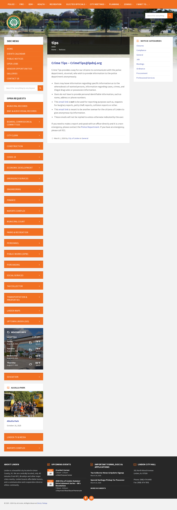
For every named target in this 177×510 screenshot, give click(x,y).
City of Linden (74, 138)
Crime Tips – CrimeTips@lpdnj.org (76, 63)
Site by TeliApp (42, 503)
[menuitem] (11, 4)
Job (138, 59)
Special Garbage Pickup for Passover (107, 480)
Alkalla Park (13, 421)
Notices (62, 49)
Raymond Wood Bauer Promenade (69, 491)
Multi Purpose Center (64, 475)
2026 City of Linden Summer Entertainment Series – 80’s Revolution (68, 483)
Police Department (90, 127)
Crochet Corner (63, 470)
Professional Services (145, 78)
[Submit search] (170, 15)
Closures (140, 45)
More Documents (98, 488)
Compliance (141, 50)
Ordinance (140, 68)
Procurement (141, 73)
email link (63, 101)
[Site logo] (14, 31)
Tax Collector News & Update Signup (107, 473)
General (85, 138)
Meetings (140, 64)
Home (53, 49)
